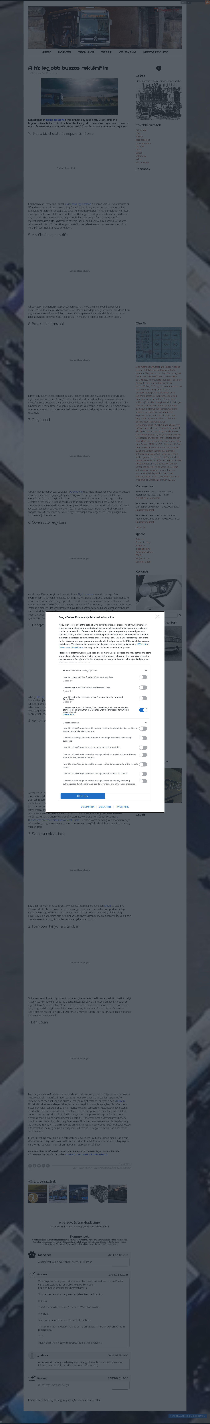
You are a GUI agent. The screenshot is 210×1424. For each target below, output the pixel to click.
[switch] (143, 677)
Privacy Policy (122, 807)
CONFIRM (83, 796)
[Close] (158, 617)
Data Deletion (87, 807)
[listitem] (105, 670)
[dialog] (105, 712)
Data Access (105, 807)
